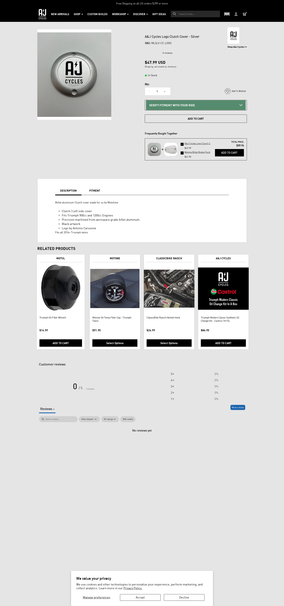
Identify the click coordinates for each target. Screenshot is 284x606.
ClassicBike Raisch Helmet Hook (163, 317)
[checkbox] (127, 419)
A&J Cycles (223, 258)
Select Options (115, 343)
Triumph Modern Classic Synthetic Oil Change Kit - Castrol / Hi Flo (220, 319)
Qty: (147, 84)
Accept (140, 597)
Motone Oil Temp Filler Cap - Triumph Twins (111, 319)
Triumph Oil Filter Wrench (52, 317)
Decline (184, 597)
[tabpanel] (142, 441)
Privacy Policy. (132, 588)
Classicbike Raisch (169, 258)
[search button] (174, 14)
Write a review (238, 407)
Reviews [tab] (47, 409)
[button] (120, 14)
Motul (60, 258)
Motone (115, 258)
